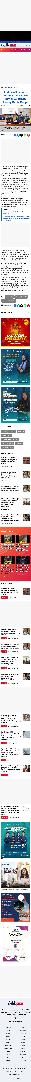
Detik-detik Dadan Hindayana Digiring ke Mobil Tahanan (8, 546)
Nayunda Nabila (8, 443)
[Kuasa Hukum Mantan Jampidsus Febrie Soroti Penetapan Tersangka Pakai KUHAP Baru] (26, 474)
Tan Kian (19, 443)
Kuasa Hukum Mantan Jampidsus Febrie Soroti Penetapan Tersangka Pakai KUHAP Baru (11, 475)
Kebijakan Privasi (14, 1074)
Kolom (4, 743)
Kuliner (23, 1036)
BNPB (4, 431)
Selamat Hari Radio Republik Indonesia (13, 213)
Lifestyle (8, 1060)
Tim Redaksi (5, 106)
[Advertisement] (15, 15)
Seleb (8, 1051)
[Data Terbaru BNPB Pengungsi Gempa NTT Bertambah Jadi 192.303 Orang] (26, 460)
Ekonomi (8, 1042)
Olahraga (8, 1045)
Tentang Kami (7, 1068)
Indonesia (9, 297)
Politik (23, 50)
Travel (23, 1039)
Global (15, 87)
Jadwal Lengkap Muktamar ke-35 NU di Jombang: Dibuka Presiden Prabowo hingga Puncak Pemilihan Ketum (10, 810)
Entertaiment (8, 1048)
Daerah (11, 50)
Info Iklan (20, 1071)
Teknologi (23, 1054)
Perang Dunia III (21, 297)
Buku (23, 1027)
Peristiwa (4, 597)
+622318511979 (15, 1021)
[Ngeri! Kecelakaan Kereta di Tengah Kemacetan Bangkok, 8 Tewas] (23, 539)
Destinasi (23, 1030)
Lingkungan (23, 1060)
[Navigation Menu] (29, 45)
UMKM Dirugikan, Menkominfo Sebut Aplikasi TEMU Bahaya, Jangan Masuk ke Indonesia (16, 218)
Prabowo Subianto (9, 301)
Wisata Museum (8, 447)
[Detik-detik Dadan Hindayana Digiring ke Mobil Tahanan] (8, 539)
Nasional (3, 50)
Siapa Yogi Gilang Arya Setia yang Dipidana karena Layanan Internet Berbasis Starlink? (11, 768)
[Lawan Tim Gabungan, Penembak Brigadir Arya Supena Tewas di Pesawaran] (8, 560)
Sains (23, 1057)
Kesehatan (23, 1033)
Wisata (23, 1042)
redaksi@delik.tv (15, 1018)
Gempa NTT (6, 435)
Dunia (17, 50)
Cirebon (12, 431)
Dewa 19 (21, 431)
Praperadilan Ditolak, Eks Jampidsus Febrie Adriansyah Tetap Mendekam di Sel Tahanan (10, 517)
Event (3, 760)
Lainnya (23, 1048)
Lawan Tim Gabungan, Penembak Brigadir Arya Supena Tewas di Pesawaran (7, 569)
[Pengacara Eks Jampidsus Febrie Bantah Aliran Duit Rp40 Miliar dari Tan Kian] (26, 488)
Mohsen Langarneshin (10, 439)
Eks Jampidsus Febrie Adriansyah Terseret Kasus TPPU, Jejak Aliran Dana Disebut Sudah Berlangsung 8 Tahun (11, 719)
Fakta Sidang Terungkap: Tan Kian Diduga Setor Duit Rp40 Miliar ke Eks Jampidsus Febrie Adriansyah (10, 502)
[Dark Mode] (26, 45)
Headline (4, 775)
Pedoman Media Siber (20, 1068)
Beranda (4, 87)
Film (8, 1057)
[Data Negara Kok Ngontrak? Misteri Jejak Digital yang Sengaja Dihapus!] (23, 560)
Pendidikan (23, 1051)
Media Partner (11, 1071)
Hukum (4, 638)
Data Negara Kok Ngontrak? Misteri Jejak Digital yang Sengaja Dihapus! (22, 568)
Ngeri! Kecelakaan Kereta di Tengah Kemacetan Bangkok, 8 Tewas (22, 547)
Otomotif (23, 1045)
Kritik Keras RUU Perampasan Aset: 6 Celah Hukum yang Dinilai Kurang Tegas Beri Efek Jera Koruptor (11, 736)
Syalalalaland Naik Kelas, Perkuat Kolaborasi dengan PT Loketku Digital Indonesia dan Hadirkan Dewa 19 (10, 752)
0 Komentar (7, 135)
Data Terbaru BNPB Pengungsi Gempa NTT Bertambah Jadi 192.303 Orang (9, 460)
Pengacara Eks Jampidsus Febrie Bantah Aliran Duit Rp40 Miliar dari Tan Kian (10, 488)
